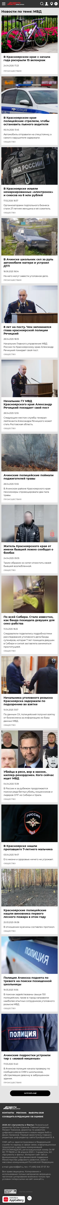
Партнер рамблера (25, 1191)
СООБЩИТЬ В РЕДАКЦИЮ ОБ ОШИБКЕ (22, 1116)
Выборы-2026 (36, 1113)
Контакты (8, 1113)
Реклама (21, 1113)
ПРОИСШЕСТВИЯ (12, 71)
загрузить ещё (30, 1093)
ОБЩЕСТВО (10, 142)
